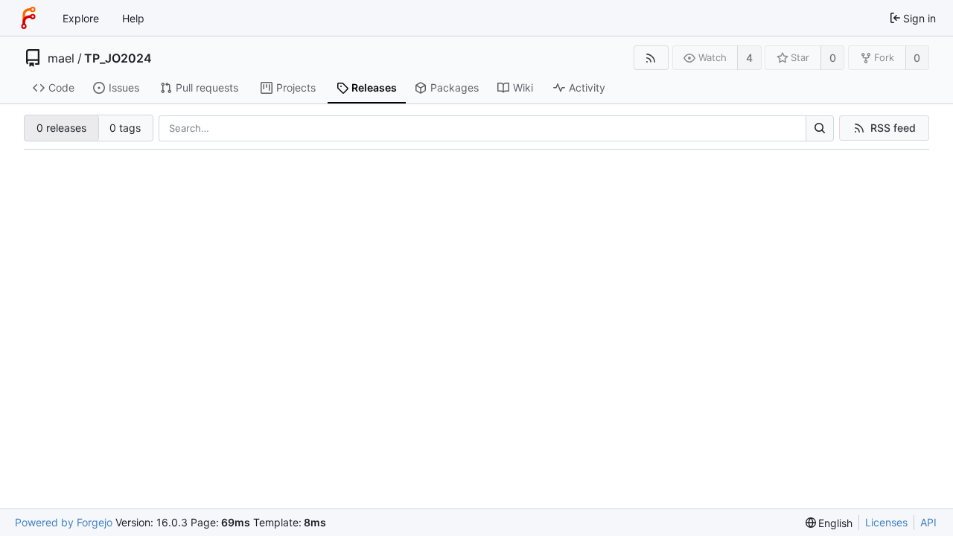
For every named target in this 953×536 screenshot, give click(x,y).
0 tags (125, 127)
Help (133, 18)
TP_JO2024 (118, 58)
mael (61, 58)
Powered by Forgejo (63, 522)
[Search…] (820, 128)
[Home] (28, 17)
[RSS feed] (651, 57)
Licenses (886, 522)
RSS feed (893, 127)
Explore (81, 18)
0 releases (61, 127)
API (928, 522)
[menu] (829, 523)
